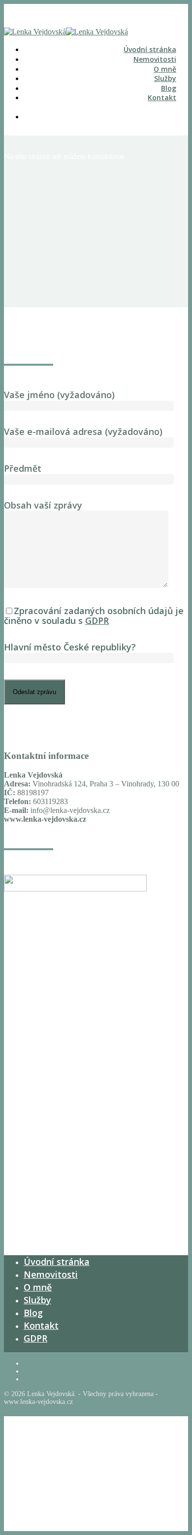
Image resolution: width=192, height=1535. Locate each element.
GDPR (97, 620)
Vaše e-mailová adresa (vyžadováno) (83, 431)
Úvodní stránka (150, 49)
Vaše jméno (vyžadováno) (59, 395)
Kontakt (162, 97)
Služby (165, 78)
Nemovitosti (154, 59)
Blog (168, 88)
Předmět (22, 468)
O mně (165, 69)
